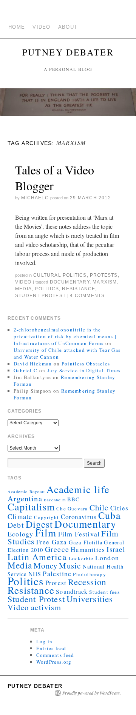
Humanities (88, 549)
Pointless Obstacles (86, 363)
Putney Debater (68, 52)
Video (41, 27)
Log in (44, 641)
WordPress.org (54, 661)
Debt (16, 525)
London (107, 557)
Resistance (78, 288)
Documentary (70, 282)
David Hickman (33, 363)
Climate (20, 516)
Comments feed (55, 655)
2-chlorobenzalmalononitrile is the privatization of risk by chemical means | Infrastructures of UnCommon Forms (65, 336)
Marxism (105, 282)
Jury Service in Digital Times (84, 370)
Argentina (25, 498)
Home (16, 27)
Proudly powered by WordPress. (91, 693)
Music (70, 565)
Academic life (78, 489)
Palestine (57, 573)
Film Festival (79, 533)
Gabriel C (26, 370)
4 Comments (87, 295)
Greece (57, 549)
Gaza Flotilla (86, 542)
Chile (99, 507)
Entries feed (51, 648)
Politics (47, 288)
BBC (73, 499)
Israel (116, 549)
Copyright (46, 517)
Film (46, 532)
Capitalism (31, 506)
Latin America (37, 557)
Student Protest (40, 295)
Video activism (34, 607)
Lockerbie (81, 558)
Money (45, 565)
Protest (55, 582)
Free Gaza (51, 542)
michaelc (35, 197)
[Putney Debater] (68, 105)
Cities (119, 508)
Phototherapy (89, 574)
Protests (104, 275)
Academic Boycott (26, 491)
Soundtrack (72, 591)
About (68, 27)
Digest (39, 524)
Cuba (109, 515)
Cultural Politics (60, 275)
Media (23, 288)
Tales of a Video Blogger (54, 178)
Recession (87, 581)
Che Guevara (72, 508)
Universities (89, 599)
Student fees (104, 592)
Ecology (20, 533)
